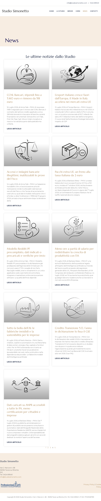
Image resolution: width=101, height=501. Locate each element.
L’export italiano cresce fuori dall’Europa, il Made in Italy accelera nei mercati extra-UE (73, 98)
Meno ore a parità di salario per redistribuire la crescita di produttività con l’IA (74, 252)
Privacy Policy (89, 484)
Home (51, 11)
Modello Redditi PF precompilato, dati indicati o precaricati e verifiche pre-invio (26, 252)
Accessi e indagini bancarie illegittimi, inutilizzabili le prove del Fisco (26, 175)
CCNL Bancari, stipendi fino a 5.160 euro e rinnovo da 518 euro (24, 98)
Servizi (70, 11)
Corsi (78, 11)
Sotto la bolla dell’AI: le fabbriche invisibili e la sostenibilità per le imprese (23, 331)
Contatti (94, 11)
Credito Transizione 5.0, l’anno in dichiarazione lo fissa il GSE (73, 329)
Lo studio (61, 11)
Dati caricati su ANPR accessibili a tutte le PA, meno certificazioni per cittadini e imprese (26, 410)
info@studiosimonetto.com (77, 3)
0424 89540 (94, 3)
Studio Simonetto (15, 11)
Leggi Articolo (14, 129)
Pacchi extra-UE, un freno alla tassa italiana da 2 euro (72, 173)
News (85, 11)
